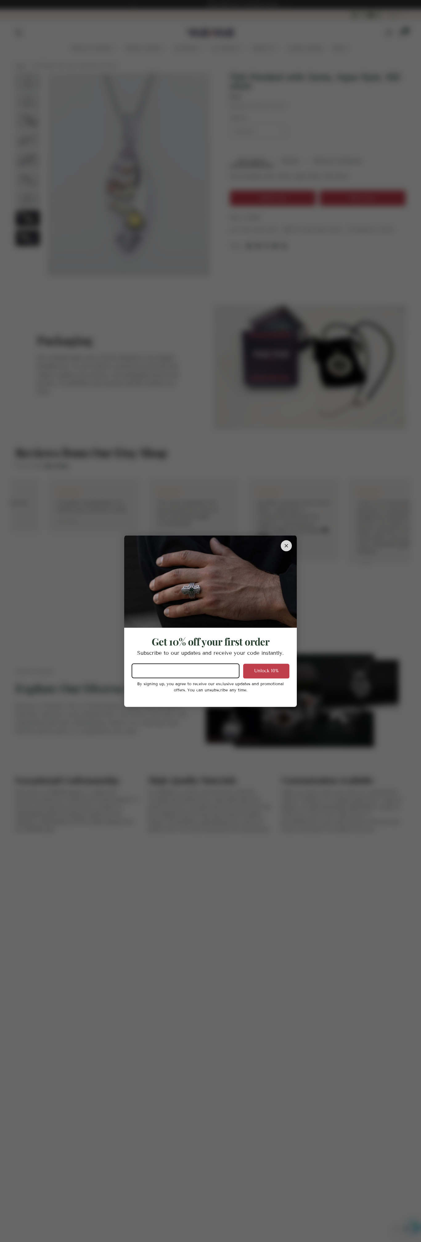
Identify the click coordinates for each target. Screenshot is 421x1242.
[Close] (286, 545)
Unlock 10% (266, 671)
